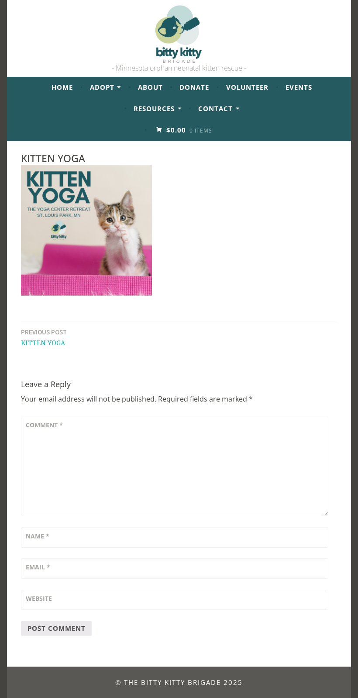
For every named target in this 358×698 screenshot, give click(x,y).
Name (37, 536)
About (150, 87)
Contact (215, 108)
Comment (44, 425)
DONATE (194, 87)
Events (299, 87)
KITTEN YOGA (44, 337)
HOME (62, 87)
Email (38, 567)
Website (39, 598)
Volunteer (247, 87)
